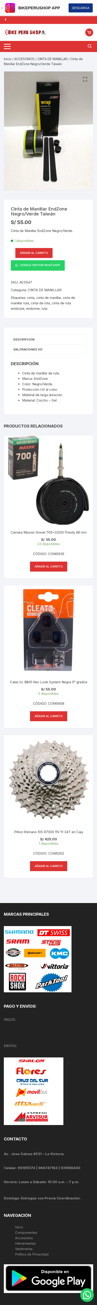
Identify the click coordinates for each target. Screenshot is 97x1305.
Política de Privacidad (31, 1254)
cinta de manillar (48, 298)
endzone (33, 308)
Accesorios (24, 1238)
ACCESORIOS (24, 59)
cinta (31, 298)
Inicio (8, 59)
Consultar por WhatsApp (39, 265)
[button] (85, 79)
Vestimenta (23, 1249)
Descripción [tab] (24, 339)
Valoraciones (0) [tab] (27, 349)
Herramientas (26, 1243)
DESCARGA (80, 8)
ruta (44, 308)
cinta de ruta (40, 303)
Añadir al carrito (34, 253)
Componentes (26, 1232)
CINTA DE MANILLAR (52, 59)
